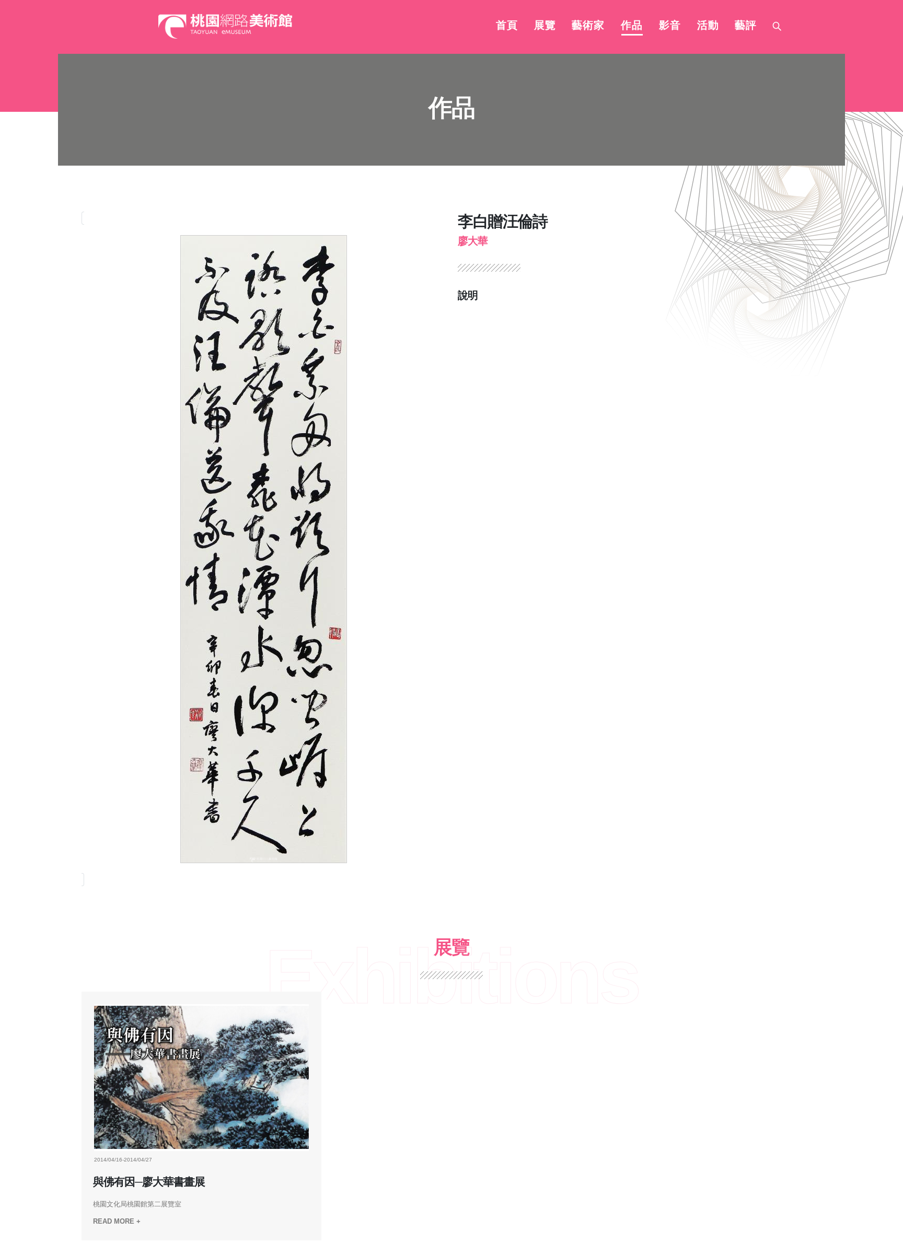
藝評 (746, 26)
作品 (632, 26)
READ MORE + (117, 1221)
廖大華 (473, 241)
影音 (670, 26)
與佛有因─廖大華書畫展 (149, 1182)
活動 (708, 26)
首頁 (507, 26)
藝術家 (588, 26)
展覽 (545, 26)
